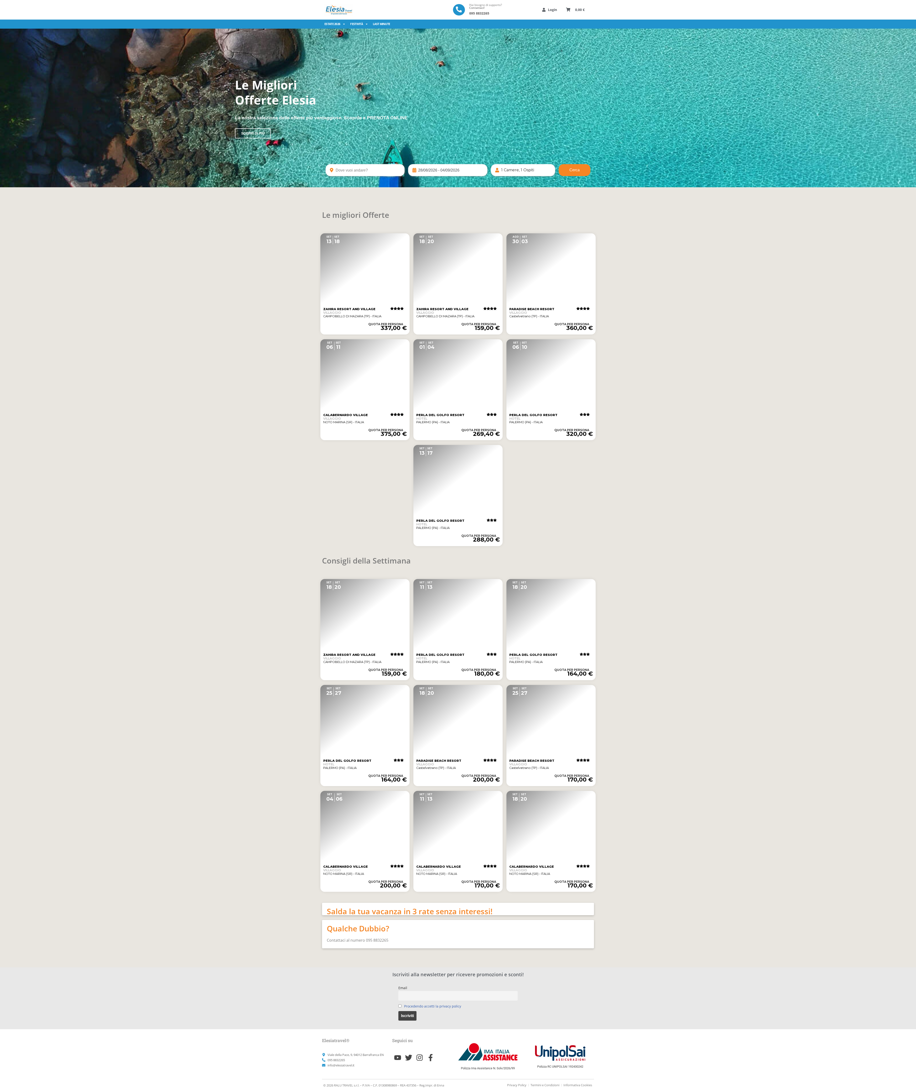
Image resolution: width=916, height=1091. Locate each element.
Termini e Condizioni (545, 1085)
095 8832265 (479, 13)
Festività (356, 24)
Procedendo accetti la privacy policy (432, 1006)
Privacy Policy (516, 1085)
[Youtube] (397, 1057)
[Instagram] (419, 1057)
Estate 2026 (332, 24)
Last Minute (381, 24)
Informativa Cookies (577, 1085)
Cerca (574, 170)
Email (402, 988)
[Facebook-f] (430, 1057)
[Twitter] (408, 1057)
